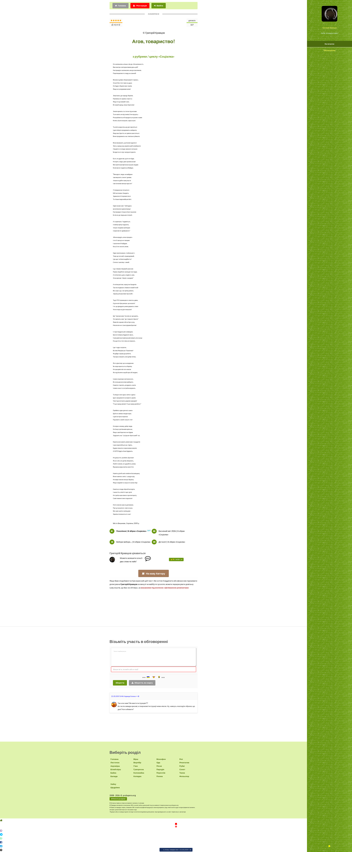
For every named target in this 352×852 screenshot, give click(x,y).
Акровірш (115, 766)
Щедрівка (115, 787)
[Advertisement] (154, 607)
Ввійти (160, 5)
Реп (181, 759)
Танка (182, 773)
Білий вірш (115, 769)
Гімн (135, 766)
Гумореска (138, 769)
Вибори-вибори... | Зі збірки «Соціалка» (133, 542)
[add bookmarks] (176, 828)
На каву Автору (155, 573)
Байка (113, 773)
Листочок (114, 762)
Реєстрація (141, 5)
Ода (158, 762)
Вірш (135, 759)
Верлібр (137, 762)
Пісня (159, 766)
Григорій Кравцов (329, 28)
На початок (329, 44)
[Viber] (176, 834)
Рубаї (182, 766)
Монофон (161, 759)
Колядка (137, 776)
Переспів (160, 773)
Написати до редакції (119, 798)
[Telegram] (176, 838)
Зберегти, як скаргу (143, 683)
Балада (114, 776)
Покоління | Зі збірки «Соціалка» (131, 531)
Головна (122, 5)
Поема (159, 776)
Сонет (182, 769)
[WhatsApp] (176, 842)
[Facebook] (176, 846)
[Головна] (176, 824)
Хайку (113, 784)
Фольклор (184, 776)
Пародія (160, 769)
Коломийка (138, 773)
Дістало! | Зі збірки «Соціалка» (172, 542)
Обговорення (329, 50)
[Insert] (148, 677)
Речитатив (184, 762)
